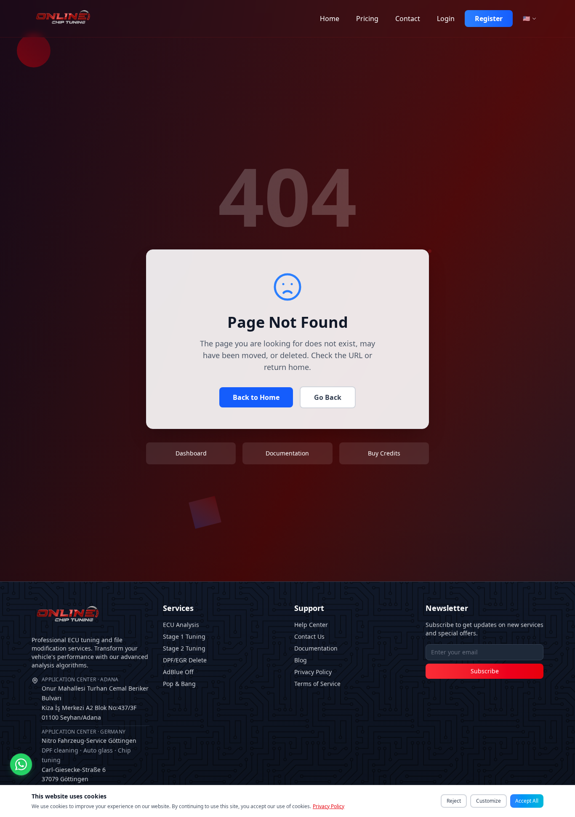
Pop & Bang (179, 684)
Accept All (526, 800)
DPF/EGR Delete (185, 660)
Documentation (316, 648)
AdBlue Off (178, 672)
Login (446, 18)
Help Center (311, 625)
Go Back (327, 397)
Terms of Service (317, 684)
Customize (488, 800)
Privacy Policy (313, 672)
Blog (300, 660)
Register (489, 18)
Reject (454, 800)
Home (329, 18)
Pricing (367, 18)
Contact (407, 18)
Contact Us (309, 636)
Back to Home (256, 397)
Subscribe (485, 671)
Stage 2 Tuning (184, 648)
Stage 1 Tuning (184, 636)
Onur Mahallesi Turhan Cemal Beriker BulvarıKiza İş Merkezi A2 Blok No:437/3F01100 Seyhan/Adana (95, 698)
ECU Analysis (181, 625)
